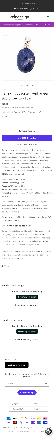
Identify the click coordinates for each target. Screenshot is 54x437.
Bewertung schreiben (27, 296)
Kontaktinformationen (23, 432)
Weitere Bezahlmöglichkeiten (27, 144)
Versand (12, 107)
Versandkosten (11, 359)
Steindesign (12, 428)
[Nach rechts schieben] (32, 85)
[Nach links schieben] (21, 85)
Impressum (9, 432)
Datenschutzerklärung (38, 428)
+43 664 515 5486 (28, 3)
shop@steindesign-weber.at (28, 8)
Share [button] (6, 266)
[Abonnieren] (46, 384)
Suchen (8, 353)
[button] (5, 17)
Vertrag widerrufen (16, 365)
